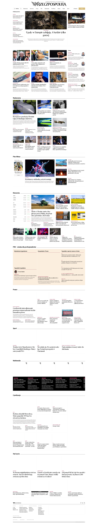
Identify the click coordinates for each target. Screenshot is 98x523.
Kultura (59, 8)
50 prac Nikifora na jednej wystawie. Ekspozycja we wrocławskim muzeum (56, 515)
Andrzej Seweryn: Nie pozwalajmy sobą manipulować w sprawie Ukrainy (35, 402)
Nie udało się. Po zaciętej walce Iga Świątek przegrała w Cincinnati (48, 369)
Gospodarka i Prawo (43, 254)
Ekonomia (32, 8)
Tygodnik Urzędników (20, 271)
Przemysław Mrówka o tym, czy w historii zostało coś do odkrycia (81, 401)
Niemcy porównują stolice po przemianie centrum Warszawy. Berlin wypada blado (75, 515)
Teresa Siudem (21, 274)
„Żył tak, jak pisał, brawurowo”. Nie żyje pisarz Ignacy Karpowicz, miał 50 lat (39, 515)
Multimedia (16, 381)
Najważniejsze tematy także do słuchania (73, 368)
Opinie (69, 51)
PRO (41, 8)
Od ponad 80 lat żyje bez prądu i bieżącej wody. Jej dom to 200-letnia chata (73, 495)
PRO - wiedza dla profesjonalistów (24, 250)
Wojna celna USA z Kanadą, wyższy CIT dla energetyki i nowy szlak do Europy (50, 402)
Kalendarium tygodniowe (20, 254)
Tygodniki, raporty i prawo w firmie (70, 254)
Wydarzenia (25, 8)
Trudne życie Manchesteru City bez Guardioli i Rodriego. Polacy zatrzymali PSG (24, 369)
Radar (64, 8)
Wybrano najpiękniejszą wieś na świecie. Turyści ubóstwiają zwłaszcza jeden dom (24, 495)
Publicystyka (47, 8)
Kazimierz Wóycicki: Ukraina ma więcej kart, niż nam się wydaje (65, 401)
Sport (68, 8)
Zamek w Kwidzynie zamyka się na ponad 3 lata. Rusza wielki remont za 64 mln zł (48, 495)
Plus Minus (53, 8)
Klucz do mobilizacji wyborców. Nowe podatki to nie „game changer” (20, 401)
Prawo (37, 8)
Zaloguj (82, 8)
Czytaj (18, 176)
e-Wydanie (75, 8)
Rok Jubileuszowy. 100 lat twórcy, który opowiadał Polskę (21, 514)
